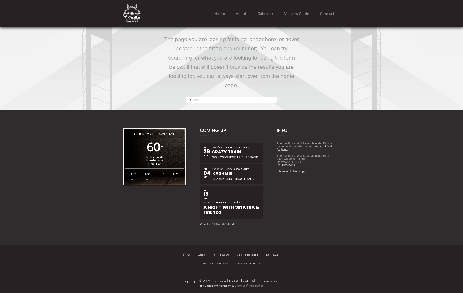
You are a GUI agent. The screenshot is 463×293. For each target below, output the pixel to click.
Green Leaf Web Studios (249, 286)
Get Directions (286, 165)
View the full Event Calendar (218, 224)
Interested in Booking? (291, 171)
